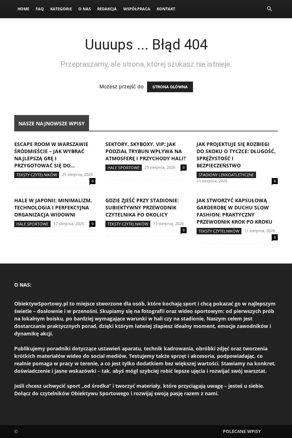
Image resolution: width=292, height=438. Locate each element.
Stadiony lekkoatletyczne (226, 174)
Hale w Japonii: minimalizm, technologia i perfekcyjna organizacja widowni (53, 207)
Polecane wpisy (242, 431)
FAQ (40, 8)
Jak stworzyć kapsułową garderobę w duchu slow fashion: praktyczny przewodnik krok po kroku (234, 211)
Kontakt (166, 8)
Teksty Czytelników (36, 174)
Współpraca (136, 8)
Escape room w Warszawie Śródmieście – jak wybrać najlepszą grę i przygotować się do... (51, 155)
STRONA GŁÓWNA (170, 86)
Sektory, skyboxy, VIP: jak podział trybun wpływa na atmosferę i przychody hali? (145, 151)
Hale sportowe (124, 167)
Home (23, 8)
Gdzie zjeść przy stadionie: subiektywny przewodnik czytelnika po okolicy (142, 207)
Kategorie (61, 8)
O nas (84, 8)
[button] (269, 9)
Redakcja (107, 8)
